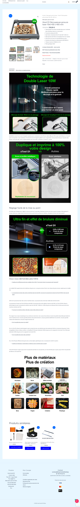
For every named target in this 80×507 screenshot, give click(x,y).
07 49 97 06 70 (60, 474)
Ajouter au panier (16, 447)
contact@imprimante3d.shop (60, 472)
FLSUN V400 (12, 475)
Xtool (43, 64)
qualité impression (58, 60)
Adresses (25, 475)
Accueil (4, 0)
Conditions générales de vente (30, 479)
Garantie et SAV (26, 481)
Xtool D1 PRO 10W (12, 482)
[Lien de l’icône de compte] (68, 1)
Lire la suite (30, 448)
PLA (27, 0)
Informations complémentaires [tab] (23, 70)
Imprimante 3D (11, 0)
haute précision (50, 60)
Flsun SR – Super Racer (11, 477)
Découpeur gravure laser (51, 15)
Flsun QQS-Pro (11, 478)
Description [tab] (11, 70)
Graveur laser (21, 0)
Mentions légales (27, 486)
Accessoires (5, 2)
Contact (44, 1)
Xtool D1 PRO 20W (12, 484)
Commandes (26, 473)
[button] (38, 17)
